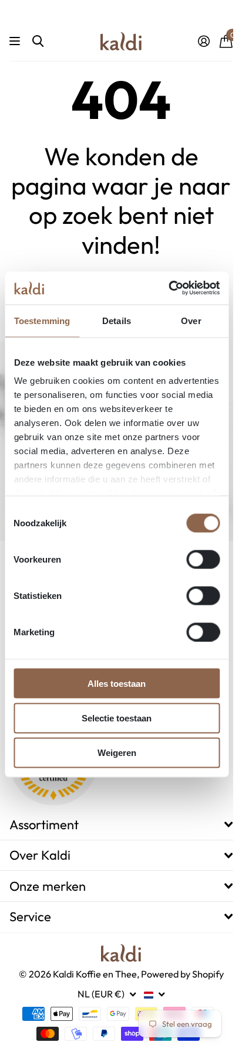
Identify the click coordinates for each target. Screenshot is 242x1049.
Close (121, 825)
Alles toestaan (117, 683)
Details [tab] (116, 320)
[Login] (203, 41)
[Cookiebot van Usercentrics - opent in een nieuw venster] (168, 288)
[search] (37, 41)
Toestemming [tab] (42, 320)
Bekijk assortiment (16, 41)
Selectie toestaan (117, 718)
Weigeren (117, 753)
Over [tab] (191, 320)
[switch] (203, 559)
